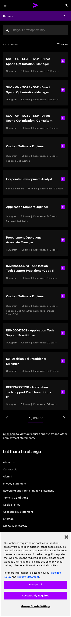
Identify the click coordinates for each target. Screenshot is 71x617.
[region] (35, 574)
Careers (8, 16)
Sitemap (8, 518)
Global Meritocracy (15, 526)
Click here (9, 433)
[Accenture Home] (35, 5)
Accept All (35, 584)
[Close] (66, 537)
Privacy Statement (14, 483)
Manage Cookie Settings (35, 606)
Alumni (7, 476)
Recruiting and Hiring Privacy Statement (28, 490)
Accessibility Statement (18, 511)
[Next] (63, 417)
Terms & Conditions (15, 497)
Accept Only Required (35, 595)
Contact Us (10, 469)
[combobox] (35, 30)
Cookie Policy (11, 504)
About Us (9, 462)
